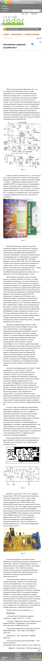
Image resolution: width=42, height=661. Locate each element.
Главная (6, 34)
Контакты (5, 11)
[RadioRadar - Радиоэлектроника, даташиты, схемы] (12, 19)
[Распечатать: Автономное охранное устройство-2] (40, 38)
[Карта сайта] (6, 2)
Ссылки (17, 655)
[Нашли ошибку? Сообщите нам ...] (38, 38)
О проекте (5, 8)
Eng (3, 659)
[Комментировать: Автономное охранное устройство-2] (32, 44)
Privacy (17, 659)
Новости (5, 6)
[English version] (10, 2)
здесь (32, 610)
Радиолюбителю (16, 34)
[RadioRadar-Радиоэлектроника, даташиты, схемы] (2, 2)
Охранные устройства (32, 34)
